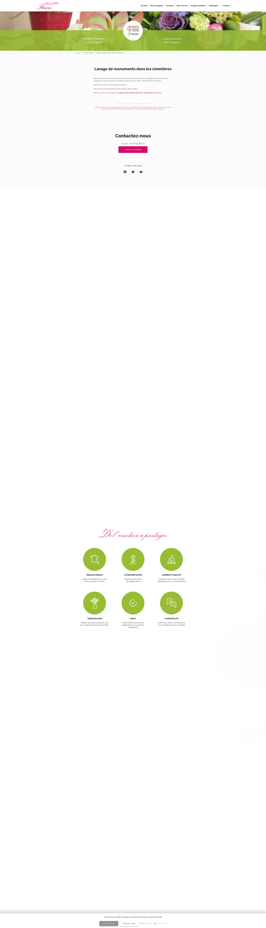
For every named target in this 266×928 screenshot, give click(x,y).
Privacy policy (161, 923)
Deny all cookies (129, 923)
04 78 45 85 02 (94, 42)
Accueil (144, 6)
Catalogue (213, 6)
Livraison (170, 6)
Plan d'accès (182, 6)
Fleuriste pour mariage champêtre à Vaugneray (149, 109)
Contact (226, 6)
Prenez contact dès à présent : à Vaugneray (128, 93)
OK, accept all (109, 923)
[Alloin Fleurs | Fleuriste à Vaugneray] (47, 6)
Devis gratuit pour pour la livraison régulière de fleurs (111, 107)
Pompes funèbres (198, 6)
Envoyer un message (133, 150)
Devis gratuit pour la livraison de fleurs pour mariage (145, 107)
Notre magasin (156, 6)
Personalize (147, 923)
